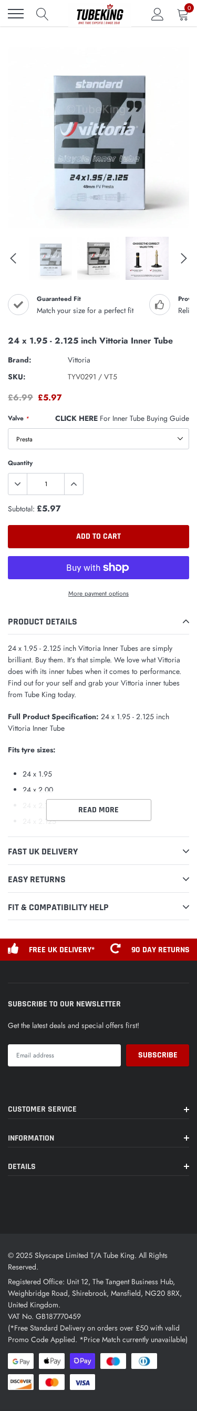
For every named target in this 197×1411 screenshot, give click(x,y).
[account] (157, 13)
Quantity (20, 463)
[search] (42, 14)
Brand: (20, 360)
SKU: (17, 376)
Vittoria (79, 360)
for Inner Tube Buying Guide (122, 418)
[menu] (16, 14)
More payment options (98, 593)
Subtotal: (21, 508)
